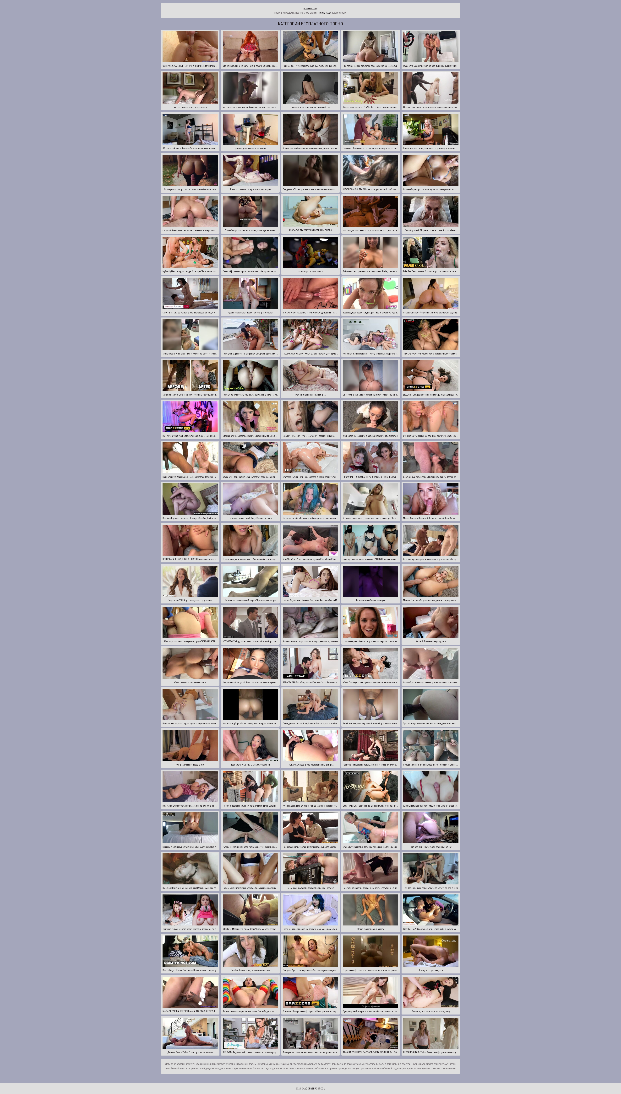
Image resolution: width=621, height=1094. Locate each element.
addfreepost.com (314, 1088)
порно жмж (325, 12)
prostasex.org (310, 8)
